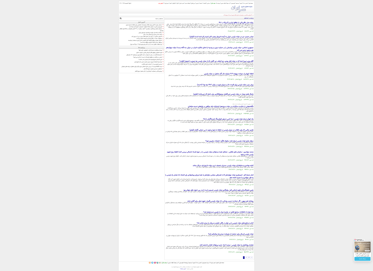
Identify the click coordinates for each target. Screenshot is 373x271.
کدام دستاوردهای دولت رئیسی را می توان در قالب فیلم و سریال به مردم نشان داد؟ (225, 223)
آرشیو (241, 3)
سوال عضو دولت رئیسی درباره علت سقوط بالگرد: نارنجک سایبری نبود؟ (229, 141)
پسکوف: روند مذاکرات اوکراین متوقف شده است (151, 42)
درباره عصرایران (205, 263)
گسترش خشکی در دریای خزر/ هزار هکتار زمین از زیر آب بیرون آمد (147, 36)
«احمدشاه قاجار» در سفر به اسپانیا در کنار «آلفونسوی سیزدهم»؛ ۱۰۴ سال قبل (144, 55)
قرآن (177, 3)
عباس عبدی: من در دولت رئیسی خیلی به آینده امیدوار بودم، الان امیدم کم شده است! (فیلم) (221, 36)
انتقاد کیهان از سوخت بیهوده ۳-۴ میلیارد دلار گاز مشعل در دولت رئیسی (228, 73)
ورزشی (197, 3)
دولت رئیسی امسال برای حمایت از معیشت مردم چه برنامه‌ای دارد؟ (230, 234)
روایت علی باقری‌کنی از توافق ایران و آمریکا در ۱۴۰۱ (236, 22)
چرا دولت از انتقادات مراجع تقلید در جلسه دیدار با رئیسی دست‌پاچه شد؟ (228, 212)
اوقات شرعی (223, 3)
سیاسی (208, 3)
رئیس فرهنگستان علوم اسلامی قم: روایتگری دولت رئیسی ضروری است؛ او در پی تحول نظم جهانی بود (218, 190)
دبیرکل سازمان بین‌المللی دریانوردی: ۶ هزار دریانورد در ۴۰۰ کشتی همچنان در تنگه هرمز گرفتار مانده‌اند (141, 30)
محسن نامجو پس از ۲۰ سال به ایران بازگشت (152, 64)
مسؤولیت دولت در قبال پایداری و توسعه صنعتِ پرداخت (149, 38)
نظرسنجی (233, 3)
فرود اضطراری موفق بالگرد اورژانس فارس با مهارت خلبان (149, 52)
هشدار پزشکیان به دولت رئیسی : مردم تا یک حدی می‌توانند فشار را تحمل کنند (226, 245)
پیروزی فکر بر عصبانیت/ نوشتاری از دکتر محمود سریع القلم (148, 71)
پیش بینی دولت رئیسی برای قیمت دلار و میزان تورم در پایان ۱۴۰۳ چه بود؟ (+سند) (225, 84)
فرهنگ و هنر (187, 3)
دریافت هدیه (362, 259)
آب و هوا (228, 3)
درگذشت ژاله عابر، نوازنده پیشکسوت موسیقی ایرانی (150, 33)
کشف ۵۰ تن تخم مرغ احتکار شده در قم (152, 34)
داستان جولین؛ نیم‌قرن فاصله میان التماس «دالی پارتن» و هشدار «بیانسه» (145, 40)
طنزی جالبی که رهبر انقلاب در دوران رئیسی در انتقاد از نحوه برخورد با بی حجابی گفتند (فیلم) (221, 130)
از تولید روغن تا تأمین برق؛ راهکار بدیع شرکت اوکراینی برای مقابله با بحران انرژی (144, 25)
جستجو (237, 3)
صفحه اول (251, 3)
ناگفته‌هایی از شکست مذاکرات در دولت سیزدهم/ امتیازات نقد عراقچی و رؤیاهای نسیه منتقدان (220, 106)
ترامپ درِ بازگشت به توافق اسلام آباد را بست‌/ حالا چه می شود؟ (147, 57)
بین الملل (193, 3)
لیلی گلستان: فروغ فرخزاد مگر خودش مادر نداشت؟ (150, 59)
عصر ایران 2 (166, 3)
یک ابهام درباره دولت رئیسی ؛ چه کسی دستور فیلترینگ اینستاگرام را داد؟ (228, 119)
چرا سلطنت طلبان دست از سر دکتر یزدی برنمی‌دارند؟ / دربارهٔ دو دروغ (146, 44)
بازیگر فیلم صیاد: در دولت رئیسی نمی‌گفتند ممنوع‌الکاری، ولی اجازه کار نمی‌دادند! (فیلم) (223, 94)
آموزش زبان (160, 3)
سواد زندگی (213, 3)
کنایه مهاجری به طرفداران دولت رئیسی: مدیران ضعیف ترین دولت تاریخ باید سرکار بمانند (223, 165)
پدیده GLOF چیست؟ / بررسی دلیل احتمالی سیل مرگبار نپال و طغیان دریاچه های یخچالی (142, 66)
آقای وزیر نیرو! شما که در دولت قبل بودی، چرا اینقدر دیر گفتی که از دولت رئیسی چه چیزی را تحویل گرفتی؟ (216, 61)
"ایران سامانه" (183, 269)
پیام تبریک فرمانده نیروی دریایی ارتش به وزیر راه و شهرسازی (148, 62)
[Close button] (370, 240)
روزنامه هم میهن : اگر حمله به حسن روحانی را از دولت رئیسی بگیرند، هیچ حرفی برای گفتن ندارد (220, 201)
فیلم (170, 3)
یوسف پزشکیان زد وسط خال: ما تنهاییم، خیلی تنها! (150, 50)
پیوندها (186, 263)
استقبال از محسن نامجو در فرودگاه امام (153, 69)
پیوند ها (218, 3)
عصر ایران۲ (212, 263)
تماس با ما (246, 3)
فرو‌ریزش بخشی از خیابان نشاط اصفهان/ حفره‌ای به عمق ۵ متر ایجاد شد (145, 27)
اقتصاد (204, 3)
